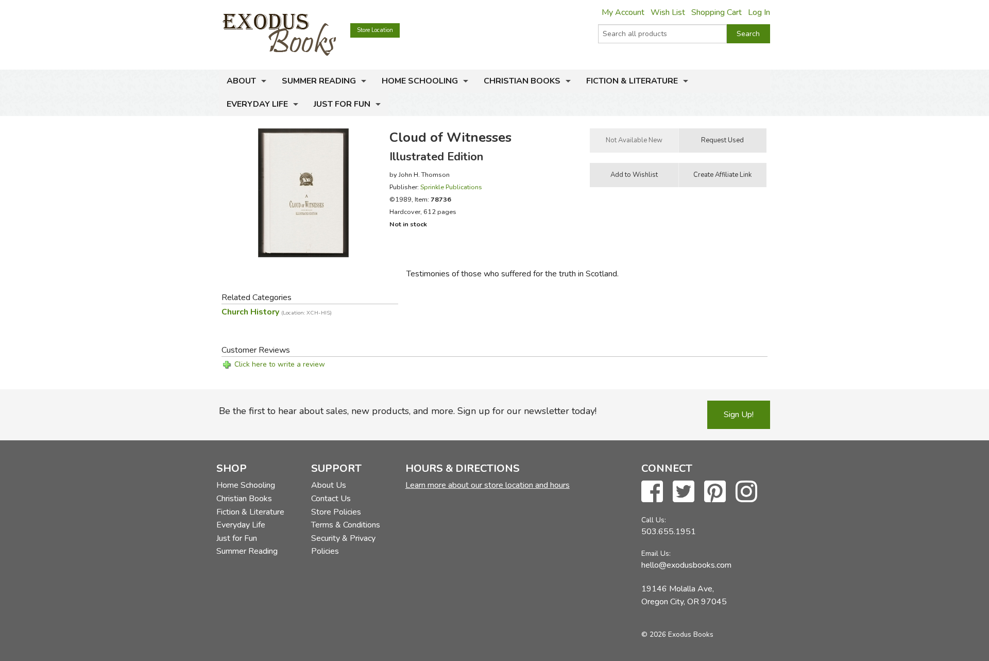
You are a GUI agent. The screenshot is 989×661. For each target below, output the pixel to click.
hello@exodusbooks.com (686, 565)
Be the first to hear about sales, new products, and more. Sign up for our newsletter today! (407, 411)
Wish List (668, 12)
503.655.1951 (668, 531)
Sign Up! (739, 414)
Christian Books (522, 81)
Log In (759, 12)
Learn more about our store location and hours (487, 485)
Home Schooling (420, 81)
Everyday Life (257, 104)
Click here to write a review (279, 364)
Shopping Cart (716, 12)
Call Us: (653, 520)
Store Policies (336, 512)
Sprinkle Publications (451, 187)
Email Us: (656, 553)
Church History (276, 312)
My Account (623, 12)
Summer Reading (319, 81)
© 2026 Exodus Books (677, 634)
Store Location (375, 30)
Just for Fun (342, 104)
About (241, 81)
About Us (328, 485)
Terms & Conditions (345, 525)
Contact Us (331, 498)
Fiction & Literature (632, 81)
